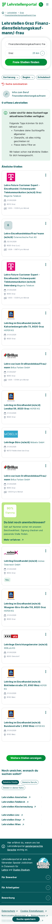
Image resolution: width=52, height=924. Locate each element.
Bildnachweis (38, 915)
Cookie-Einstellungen (32, 911)
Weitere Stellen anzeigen (26, 757)
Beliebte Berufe (29, 782)
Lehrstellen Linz (11, 815)
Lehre (5, 869)
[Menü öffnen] (47, 4)
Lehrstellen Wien (11, 824)
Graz (22, 13)
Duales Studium (21, 869)
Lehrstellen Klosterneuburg (17, 806)
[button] (38, 53)
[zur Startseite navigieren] (3, 13)
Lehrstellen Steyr (12, 819)
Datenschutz (8, 911)
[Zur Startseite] (19, 4)
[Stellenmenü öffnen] (45, 175)
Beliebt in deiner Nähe (13, 788)
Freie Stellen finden (26, 62)
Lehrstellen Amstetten (15, 797)
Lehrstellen (12, 13)
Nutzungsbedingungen (14, 915)
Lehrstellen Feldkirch (14, 801)
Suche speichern (26, 919)
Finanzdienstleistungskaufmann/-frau (20, 15)
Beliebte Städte (10, 782)
